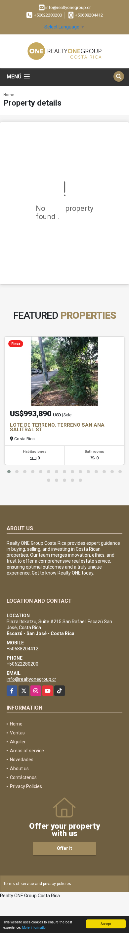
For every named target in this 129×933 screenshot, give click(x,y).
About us (19, 768)
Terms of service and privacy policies (37, 883)
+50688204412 (89, 15)
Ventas (17, 732)
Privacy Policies (26, 786)
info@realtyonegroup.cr (31, 679)
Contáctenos (23, 777)
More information (35, 927)
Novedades (21, 759)
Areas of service (27, 750)
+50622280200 (48, 15)
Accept (106, 923)
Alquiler (18, 741)
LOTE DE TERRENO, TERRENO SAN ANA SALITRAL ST (57, 427)
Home (8, 95)
